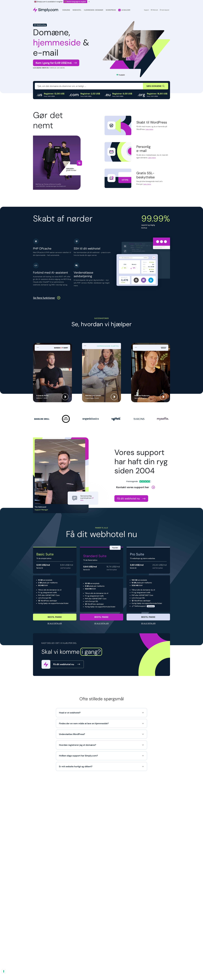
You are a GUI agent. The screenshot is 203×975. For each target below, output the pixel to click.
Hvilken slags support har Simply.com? (78, 755)
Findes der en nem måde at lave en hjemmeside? (84, 723)
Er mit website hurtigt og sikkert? (75, 766)
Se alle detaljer (54, 623)
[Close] (89, 1)
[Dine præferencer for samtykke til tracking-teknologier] (4, 971)
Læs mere (149, 129)
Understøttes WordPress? (72, 734)
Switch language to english (76, 2)
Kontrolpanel (165, 10)
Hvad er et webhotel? (70, 712)
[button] (52, 372)
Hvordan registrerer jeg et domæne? (77, 745)
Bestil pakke (55, 617)
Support (146, 10)
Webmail (155, 10)
